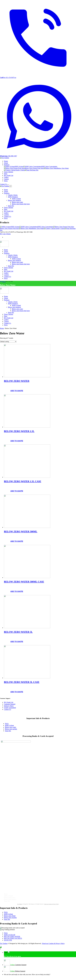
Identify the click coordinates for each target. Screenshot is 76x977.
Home (1, 281)
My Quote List (8, 702)
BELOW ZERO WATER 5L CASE (21, 682)
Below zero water (10, 727)
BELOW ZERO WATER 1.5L (19, 431)
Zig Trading (19, 904)
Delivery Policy (9, 706)
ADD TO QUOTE (16, 391)
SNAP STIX (8, 940)
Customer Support (9, 704)
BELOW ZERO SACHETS (13, 938)
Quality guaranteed (10, 707)
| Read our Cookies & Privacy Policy (51, 904)
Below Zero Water (10, 916)
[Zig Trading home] (4, 158)
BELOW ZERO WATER (16, 381)
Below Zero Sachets (10, 917)
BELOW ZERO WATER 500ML (20, 531)
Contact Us (7, 709)
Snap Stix (8, 731)
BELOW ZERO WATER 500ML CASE (24, 581)
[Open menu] (8, 184)
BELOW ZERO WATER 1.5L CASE (22, 481)
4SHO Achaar (9, 725)
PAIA (7, 723)
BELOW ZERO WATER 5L (18, 632)
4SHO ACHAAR (9, 935)
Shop (4, 282)
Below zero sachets (11, 729)
